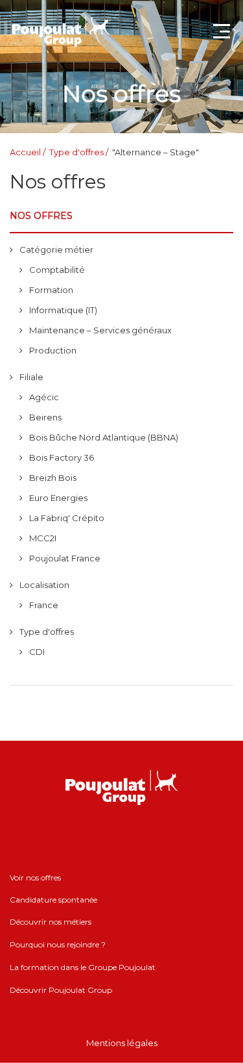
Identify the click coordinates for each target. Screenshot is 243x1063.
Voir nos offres (35, 877)
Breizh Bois (52, 477)
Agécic (44, 397)
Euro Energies (58, 498)
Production (52, 350)
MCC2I (42, 538)
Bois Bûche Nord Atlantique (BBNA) (103, 437)
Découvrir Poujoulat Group (61, 990)
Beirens (45, 417)
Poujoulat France (64, 558)
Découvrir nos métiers (50, 922)
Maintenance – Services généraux (100, 330)
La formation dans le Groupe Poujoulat (83, 967)
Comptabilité (57, 269)
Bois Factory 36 (61, 457)
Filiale (31, 377)
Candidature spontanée (53, 899)
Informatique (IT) (63, 310)
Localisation (44, 585)
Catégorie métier (56, 249)
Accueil (25, 152)
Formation (51, 290)
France (43, 605)
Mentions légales (121, 1043)
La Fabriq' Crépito (66, 518)
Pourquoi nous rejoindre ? (58, 944)
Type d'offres (76, 152)
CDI (37, 652)
